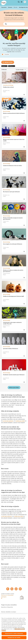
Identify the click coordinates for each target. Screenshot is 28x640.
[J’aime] (24, 94)
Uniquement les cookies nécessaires (14, 633)
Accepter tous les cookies (14, 637)
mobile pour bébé (20, 421)
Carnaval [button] (4, 66)
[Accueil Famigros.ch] (3, 3)
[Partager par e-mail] (20, 588)
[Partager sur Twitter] (11, 588)
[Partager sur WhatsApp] (16, 588)
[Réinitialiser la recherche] (22, 24)
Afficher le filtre (8, 62)
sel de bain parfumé (8, 421)
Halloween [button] (11, 66)
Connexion (7, 54)
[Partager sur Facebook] (7, 588)
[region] (14, 627)
